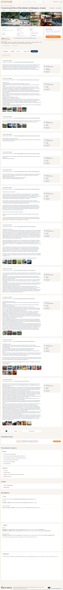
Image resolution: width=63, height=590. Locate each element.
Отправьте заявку (19, 441)
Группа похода (15, 45)
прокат (5, 474)
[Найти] (43, 2)
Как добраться (33, 35)
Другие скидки (6, 487)
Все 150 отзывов (7, 39)
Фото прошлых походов (6, 45)
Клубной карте (10, 485)
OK (49, 587)
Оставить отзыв (6, 55)
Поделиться (59, 8)
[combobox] (32, 1)
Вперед (15, 431)
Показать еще (31, 431)
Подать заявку (56, 441)
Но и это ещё (11, 587)
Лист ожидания (54, 36)
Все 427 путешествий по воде (55, 588)
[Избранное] (61, 2)
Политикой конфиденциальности (22, 588)
